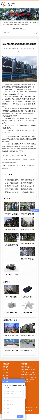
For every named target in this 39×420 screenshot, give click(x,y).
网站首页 (5, 367)
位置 (18, 155)
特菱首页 (12, 22)
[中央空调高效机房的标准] (19, 14)
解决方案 (23, 29)
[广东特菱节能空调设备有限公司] (8, 5)
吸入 (22, 155)
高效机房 (13, 136)
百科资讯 (19, 22)
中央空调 (5, 375)
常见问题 (25, 22)
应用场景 (5, 370)
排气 (26, 155)
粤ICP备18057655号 (26, 410)
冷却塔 (12, 155)
